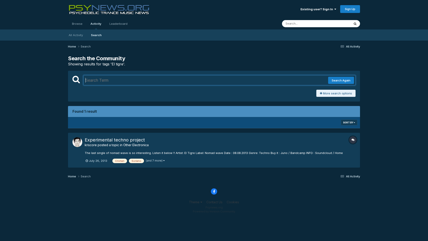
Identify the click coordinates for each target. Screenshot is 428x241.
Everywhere (336, 23)
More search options (337, 93)
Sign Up (350, 9)
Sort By (348, 122)
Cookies (233, 202)
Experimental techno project (115, 140)
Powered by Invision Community (214, 211)
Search (96, 35)
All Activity (76, 35)
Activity (96, 23)
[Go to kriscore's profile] (77, 142)
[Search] (355, 23)
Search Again (341, 80)
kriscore (91, 145)
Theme (194, 202)
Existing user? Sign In (317, 9)
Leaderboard (118, 23)
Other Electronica (136, 145)
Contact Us (214, 202)
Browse (77, 23)
